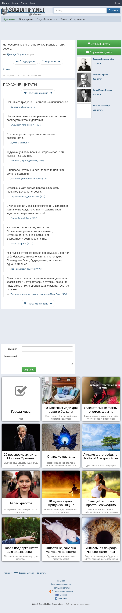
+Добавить (9, 19)
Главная (6, 572)
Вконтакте (62, 598)
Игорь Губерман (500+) (22, 243)
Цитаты (5, 2)
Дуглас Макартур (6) (20, 142)
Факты (24, 2)
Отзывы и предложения (62, 591)
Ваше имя (12, 348)
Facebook (62, 594)
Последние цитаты (61, 587)
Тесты (32, 2)
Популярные (26, 19)
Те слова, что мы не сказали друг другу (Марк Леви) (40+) (39, 294)
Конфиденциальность (61, 584)
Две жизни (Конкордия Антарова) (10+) (30, 178)
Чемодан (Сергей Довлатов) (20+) (27, 160)
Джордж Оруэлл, (21, 54)
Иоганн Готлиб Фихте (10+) (24, 217)
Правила (61, 580)
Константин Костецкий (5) (23, 106)
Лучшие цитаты (100, 44)
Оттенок (6, 68)
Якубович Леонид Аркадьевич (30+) (28, 196)
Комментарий (10, 356)
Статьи (15, 2)
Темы (64, 19)
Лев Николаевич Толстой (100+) (26, 268)
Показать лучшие (38, 93)
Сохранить (29, 369)
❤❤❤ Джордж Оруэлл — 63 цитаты (30, 572)
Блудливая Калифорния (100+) (26, 124)
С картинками (77, 19)
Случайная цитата (47, 19)
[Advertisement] (61, 31)
